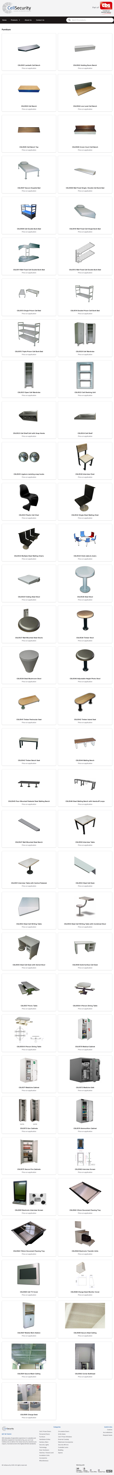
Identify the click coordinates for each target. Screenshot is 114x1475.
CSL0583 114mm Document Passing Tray (29, 1251)
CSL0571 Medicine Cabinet (29, 1087)
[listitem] (85, 109)
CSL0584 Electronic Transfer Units (85, 1251)
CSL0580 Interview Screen (85, 1169)
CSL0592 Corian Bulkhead (85, 1374)
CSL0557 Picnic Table (29, 1006)
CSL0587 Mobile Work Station (28, 1333)
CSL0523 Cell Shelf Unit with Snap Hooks (29, 433)
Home (4, 20)
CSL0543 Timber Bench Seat (29, 760)
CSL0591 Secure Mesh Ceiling (28, 1374)
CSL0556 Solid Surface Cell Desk (85, 965)
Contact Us (40, 20)
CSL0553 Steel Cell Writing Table (29, 924)
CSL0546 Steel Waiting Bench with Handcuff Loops (85, 801)
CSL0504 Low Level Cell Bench (85, 106)
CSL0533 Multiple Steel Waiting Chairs (29, 556)
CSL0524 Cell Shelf (85, 433)
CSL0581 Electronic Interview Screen (29, 1210)
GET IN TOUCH (6, 1434)
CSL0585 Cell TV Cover (29, 1292)
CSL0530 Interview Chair (85, 474)
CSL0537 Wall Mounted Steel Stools (29, 638)
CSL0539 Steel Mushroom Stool (29, 678)
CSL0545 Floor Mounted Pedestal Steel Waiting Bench (29, 801)
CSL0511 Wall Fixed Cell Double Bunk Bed (29, 270)
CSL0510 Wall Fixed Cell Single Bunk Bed (85, 229)
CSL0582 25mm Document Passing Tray (85, 1210)
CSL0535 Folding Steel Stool (29, 597)
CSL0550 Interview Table (85, 842)
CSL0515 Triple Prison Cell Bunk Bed (29, 351)
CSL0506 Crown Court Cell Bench (85, 147)
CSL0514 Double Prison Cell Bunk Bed (85, 310)
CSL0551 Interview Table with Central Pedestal (29, 883)
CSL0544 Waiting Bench (85, 760)
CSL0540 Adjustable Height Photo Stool (85, 678)
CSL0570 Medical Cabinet (85, 1046)
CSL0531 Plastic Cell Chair (29, 515)
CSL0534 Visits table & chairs (85, 556)
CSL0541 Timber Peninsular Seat (29, 719)
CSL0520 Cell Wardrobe (85, 351)
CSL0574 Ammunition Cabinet (85, 1128)
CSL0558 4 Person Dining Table (85, 1006)
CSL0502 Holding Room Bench (85, 65)
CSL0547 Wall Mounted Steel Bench (29, 842)
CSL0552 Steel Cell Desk (85, 883)
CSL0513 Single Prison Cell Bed (29, 310)
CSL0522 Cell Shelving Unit (85, 392)
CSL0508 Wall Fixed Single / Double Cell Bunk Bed (85, 188)
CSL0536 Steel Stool (85, 597)
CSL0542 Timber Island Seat (85, 719)
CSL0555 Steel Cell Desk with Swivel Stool (29, 965)
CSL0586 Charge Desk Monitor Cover (85, 1292)
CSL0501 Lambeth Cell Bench (29, 65)
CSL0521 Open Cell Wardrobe (29, 392)
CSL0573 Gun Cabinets (29, 1128)
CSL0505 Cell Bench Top (28, 147)
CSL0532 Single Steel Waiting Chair (85, 515)
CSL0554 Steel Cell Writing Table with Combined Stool (85, 924)
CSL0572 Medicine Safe (85, 1087)
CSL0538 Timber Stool (85, 638)
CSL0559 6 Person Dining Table (29, 1046)
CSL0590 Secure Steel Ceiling (85, 1333)
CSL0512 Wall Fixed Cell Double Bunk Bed (85, 270)
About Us (28, 20)
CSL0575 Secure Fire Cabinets (29, 1169)
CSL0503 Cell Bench (29, 106)
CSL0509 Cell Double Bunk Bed (29, 229)
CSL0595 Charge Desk (29, 1414)
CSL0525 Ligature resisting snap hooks (29, 474)
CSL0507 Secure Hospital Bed (29, 188)
